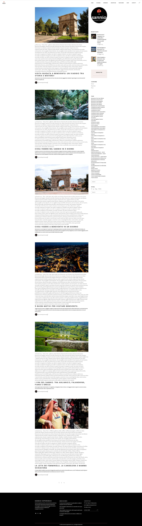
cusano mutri (37, 58)
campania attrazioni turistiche (53, 48)
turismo (54, 221)
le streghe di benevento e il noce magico (67, 288)
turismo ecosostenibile (63, 68)
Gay (55, 449)
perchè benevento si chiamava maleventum (74, 63)
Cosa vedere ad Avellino (40, 443)
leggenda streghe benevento (80, 288)
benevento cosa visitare (60, 46)
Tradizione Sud (47, 462)
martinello (37, 290)
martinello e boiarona (44, 290)
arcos (73, 274)
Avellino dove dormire (39, 432)
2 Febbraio (51, 430)
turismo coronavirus (39, 223)
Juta (57, 451)
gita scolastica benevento (67, 58)
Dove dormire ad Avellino (71, 448)
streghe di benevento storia (40, 300)
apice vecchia (54, 196)
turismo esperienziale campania (75, 68)
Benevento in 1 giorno (69, 198)
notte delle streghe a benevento (51, 291)
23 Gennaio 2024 (38, 196)
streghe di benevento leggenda (41, 299)
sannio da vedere (83, 65)
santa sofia (81, 219)
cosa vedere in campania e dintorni (58, 54)
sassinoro (80, 66)
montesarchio (79, 60)
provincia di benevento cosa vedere (53, 65)
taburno (45, 221)
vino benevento (77, 69)
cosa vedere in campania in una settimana (74, 55)
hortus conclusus (38, 60)
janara (43, 60)
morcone (85, 60)
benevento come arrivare (77, 45)
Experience (93, 86)
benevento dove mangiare (80, 46)
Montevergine (43, 454)
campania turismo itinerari (65, 49)
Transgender (65, 462)
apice (50, 196)
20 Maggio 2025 (100, 54)
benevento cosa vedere (50, 46)
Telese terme (50, 221)
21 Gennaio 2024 (38, 353)
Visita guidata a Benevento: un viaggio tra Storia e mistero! (59, 74)
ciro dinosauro (54, 282)
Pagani (80, 454)
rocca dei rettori (53, 218)
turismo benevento (47, 68)
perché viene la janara (57, 216)
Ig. (93, 189)
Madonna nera (59, 452)
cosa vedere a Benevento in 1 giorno (72, 206)
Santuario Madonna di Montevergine (60, 460)
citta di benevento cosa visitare (54, 52)
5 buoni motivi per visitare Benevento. (56, 306)
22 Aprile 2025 (100, 65)
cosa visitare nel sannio (78, 57)
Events (43, 45)
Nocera (65, 454)
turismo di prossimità (48, 223)
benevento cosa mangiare (40, 46)
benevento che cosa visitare (65, 45)
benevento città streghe (39, 276)
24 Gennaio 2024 (38, 121)
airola (54, 45)
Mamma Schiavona (70, 452)
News (46, 45)
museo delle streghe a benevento (61, 290)
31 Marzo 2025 (38, 45)
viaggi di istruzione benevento (54, 69)
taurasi (40, 378)
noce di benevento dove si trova (41, 62)
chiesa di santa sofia (39, 204)
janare (56, 213)
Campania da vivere (74, 48)
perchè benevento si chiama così (58, 63)
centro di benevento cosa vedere (78, 49)
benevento (58, 45)
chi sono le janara (76, 51)
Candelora (61, 437)
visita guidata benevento (51, 71)
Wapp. (96, 189)
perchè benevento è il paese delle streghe (68, 62)
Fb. (91, 189)
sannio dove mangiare (47, 66)
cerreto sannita (38, 51)
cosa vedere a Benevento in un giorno (42, 207)
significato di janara (39, 221)
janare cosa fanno (66, 60)
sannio (62, 65)
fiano (63, 367)
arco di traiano (61, 196)
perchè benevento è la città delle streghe (43, 63)
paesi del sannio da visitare (53, 62)
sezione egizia (67, 297)
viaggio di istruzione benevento (67, 69)
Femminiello (51, 449)
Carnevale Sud (38, 438)
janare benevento (59, 60)
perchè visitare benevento (40, 65)
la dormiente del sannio (40, 215)
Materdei (76, 452)
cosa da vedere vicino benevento (67, 52)
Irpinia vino (37, 369)
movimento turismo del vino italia (78, 371)
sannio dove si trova (56, 66)
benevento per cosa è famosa (40, 48)
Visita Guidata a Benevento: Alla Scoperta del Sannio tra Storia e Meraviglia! (101, 61)
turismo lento (51, 224)
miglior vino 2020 (79, 369)
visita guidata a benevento (40, 71)
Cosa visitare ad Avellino (82, 446)
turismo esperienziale (75, 223)
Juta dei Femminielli (63, 451)
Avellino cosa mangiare (70, 430)
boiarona (81, 277)
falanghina (59, 58)
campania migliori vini (83, 357)
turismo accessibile (60, 221)
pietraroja (65, 216)
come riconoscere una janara (75, 204)
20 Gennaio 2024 (38, 430)
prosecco (52, 375)
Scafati (73, 460)
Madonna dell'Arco (76, 451)
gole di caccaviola (38, 286)
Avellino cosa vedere (80, 430)
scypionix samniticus (59, 297)
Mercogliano (81, 452)
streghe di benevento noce (71, 299)
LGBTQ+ (70, 451)
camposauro (61, 201)
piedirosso (48, 375)
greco (66, 367)
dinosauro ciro (68, 285)
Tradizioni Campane (55, 462)
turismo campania (55, 68)
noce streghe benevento (39, 291)
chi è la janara (69, 202)
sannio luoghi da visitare (66, 66)
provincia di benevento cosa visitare (42, 218)
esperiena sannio (44, 58)
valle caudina (44, 69)
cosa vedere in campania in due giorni (43, 55)
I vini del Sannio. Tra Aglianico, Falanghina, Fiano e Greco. (60, 383)
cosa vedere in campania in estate (58, 55)
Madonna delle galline (39, 452)
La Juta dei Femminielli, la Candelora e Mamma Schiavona (61, 466)
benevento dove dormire (70, 46)
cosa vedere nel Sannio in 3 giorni (51, 57)
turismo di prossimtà (57, 223)
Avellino (63, 430)
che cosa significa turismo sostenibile (64, 51)
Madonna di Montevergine (50, 452)
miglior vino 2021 (38, 371)
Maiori (64, 452)
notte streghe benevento (62, 291)
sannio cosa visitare (76, 65)
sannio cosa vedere (67, 65)
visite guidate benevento (62, 71)
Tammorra (78, 460)
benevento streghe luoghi (73, 277)
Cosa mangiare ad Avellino (76, 441)
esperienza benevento (52, 58)
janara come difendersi (50, 60)
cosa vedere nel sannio (39, 57)
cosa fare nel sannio (78, 52)
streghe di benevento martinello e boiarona (56, 299)
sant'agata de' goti (46, 297)
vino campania (71, 380)
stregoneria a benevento (51, 300)
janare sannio (74, 60)
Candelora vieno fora (68, 437)
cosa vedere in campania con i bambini (43, 54)
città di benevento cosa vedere (41, 52)
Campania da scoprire (64, 48)
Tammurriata (84, 460)
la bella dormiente (84, 213)
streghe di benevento (83, 297)
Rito (79, 457)
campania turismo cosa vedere (41, 49)
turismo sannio (38, 69)
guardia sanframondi (77, 58)
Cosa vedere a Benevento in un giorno (56, 227)
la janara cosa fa (48, 215)
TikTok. (99, 189)
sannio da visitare (38, 66)
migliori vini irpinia (57, 371)
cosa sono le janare (61, 206)
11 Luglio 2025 (100, 44)
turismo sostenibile (65, 224)
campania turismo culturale (53, 49)
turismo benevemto (39, 68)
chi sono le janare (83, 51)
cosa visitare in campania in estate (66, 57)
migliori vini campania (47, 371)
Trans (61, 462)
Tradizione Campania (39, 462)
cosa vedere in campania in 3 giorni (73, 54)
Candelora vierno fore (77, 437)
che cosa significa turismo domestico (49, 51)
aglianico (50, 45)
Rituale (82, 457)
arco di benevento (61, 274)
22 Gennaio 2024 (38, 274)
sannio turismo (75, 66)
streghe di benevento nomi (81, 299)
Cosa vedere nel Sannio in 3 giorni (54, 149)
